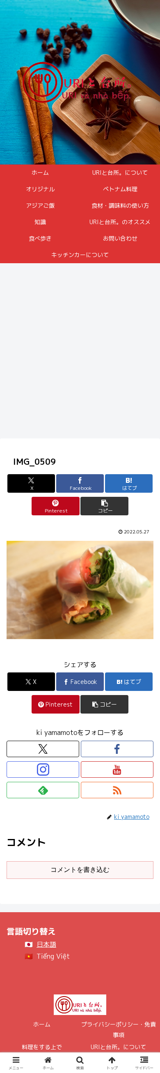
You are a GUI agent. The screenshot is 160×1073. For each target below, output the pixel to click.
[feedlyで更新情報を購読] (43, 790)
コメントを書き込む (80, 869)
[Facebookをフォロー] (117, 749)
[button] (104, 506)
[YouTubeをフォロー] (117, 769)
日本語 (46, 944)
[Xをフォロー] (43, 749)
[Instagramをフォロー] (43, 769)
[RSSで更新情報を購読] (117, 790)
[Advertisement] (80, 353)
